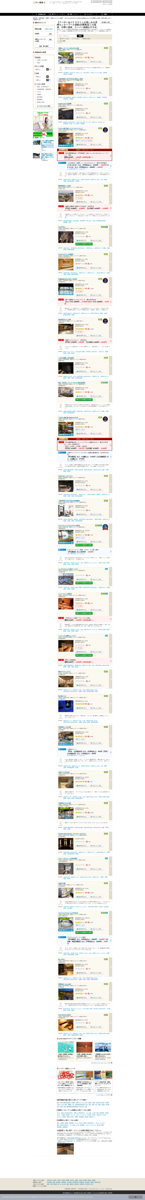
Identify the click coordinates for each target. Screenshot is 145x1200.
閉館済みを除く (87, 38)
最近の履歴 (107, 1)
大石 (58, 1106)
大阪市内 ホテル (89, 248)
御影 (99, 1104)
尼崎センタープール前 (81, 1102)
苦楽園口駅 (65, 98)
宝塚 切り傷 (66, 906)
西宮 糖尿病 (82, 220)
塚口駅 (72, 353)
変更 (50, 34)
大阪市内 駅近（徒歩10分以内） (78, 248)
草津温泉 (49, 1182)
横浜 (48, 1184)
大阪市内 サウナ (98, 248)
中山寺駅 (101, 906)
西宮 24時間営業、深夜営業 (69, 97)
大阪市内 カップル (76, 179)
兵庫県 (63, 1180)
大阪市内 (76, 1184)
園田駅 (106, 351)
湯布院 (92, 1182)
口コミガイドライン (94, 1188)
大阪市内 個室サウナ (101, 272)
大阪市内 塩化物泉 (79, 469)
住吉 (96, 1104)
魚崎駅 (64, 1010)
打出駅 (93, 220)
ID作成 (110, 4)
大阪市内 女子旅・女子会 (91, 689)
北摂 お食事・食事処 (80, 351)
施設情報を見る (82, 61)
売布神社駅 (69, 908)
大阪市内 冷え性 (67, 179)
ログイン (105, 4)
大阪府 (76, 1180)
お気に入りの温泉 (96, 1)
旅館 (102, 1125)
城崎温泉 (63, 1182)
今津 (62, 1104)
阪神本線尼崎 (66, 1102)
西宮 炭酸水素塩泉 (67, 220)
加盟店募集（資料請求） (71, 1188)
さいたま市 (63, 1184)
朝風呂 (64, 1116)
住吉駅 (108, 1008)
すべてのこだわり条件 (44, 106)
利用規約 (89, 1192)
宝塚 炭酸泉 (66, 72)
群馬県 (67, 1180)
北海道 (80, 1180)
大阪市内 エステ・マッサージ (90, 562)
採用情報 (110, 1192)
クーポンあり (75, 38)
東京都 (72, 1180)
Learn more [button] (89, 1197)
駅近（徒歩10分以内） (67, 1112)
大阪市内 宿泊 (66, 248)
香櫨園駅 (65, 222)
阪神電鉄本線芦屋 (80, 1104)
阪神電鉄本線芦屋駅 (101, 220)
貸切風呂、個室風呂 (62, 1127)
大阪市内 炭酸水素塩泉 (68, 469)
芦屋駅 (69, 222)
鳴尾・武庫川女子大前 (98, 1102)
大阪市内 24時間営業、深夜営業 (70, 519)
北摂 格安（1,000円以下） (92, 351)
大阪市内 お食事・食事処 (104, 562)
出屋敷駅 (105, 72)
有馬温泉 (58, 1182)
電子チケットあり (64, 38)
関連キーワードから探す (40, 1186)
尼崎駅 (64, 249)
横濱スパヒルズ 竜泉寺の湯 (65, 1141)
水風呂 (107, 1112)
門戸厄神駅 (104, 97)
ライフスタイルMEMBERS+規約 (99, 1192)
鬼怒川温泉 (98, 1182)
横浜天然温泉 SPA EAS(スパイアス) (77, 1138)
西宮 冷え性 (88, 220)
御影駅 (72, 1010)
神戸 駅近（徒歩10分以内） (100, 1008)
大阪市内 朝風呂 (98, 519)
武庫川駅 (65, 74)
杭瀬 (58, 1102)
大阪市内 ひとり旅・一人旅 (97, 179)
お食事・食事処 (65, 1114)
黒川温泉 (87, 1182)
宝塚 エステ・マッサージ (81, 906)
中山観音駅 (106, 906)
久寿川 (59, 1104)
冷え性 (104, 1114)
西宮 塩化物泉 (76, 220)
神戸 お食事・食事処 (88, 1008)
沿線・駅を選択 (44, 46)
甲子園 (107, 1102)
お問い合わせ (109, 1188)
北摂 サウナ (101, 351)
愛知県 (89, 1180)
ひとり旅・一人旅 (91, 1112)
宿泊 (97, 1112)
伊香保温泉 (75, 1182)
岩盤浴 (76, 1116)
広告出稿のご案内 (83, 1188)
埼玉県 (54, 1180)
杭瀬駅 (105, 179)
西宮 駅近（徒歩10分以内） (69, 122)
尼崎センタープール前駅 (96, 72)
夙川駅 (70, 123)
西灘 (61, 1106)
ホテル (59, 1114)
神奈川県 (49, 1180)
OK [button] (135, 1197)
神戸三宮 (81, 1106)
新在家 (107, 1104)
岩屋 (64, 1106)
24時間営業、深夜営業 (44, 89)
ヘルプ (102, 1188)
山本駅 (64, 908)
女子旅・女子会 (91, 1114)
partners (34, 1197)
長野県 (85, 1180)
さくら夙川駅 (76, 123)
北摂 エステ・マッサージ (69, 351)
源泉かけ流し (70, 1116)
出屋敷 (73, 1102)
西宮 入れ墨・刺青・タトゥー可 (84, 122)
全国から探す (49, 29)
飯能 (68, 1184)
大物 (61, 1102)
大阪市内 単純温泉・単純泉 (69, 411)
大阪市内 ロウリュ (91, 272)
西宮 (66, 1104)
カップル (72, 1114)
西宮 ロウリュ (92, 97)
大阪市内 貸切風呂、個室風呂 (93, 494)
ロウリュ (59, 1116)
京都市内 (82, 1184)
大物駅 (64, 181)
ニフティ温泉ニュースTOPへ (103, 1094)
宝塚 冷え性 (72, 72)
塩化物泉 (82, 1125)
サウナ (59, 1112)
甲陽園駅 (99, 97)
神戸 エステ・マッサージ (76, 1008)
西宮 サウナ (85, 97)
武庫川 (90, 1102)
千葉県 (59, 1180)
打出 (73, 1104)
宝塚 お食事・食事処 (93, 906)
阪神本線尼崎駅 (70, 181)
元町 (86, 1106)
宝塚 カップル (79, 72)
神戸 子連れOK (66, 1008)
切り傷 (98, 1125)
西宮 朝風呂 (79, 97)
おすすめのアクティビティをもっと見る (101, 1062)
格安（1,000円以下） (79, 1112)
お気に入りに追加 (96, 61)
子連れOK (99, 1114)
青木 (90, 1104)
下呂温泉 (69, 1182)
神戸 (92, 1184)
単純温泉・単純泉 (84, 1116)
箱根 (54, 1182)
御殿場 (71, 1184)
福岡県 (93, 1180)
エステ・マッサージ (81, 1114)
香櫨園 (69, 1104)
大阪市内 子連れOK (85, 179)
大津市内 (87, 1184)
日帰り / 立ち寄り (42, 60)
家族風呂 (40, 99)
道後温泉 (81, 1182)
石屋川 (103, 1104)
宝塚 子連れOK (86, 72)
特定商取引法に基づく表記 (80, 1192)
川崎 (51, 1184)
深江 (87, 1104)
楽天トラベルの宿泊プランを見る (84, 243)
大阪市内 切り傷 (97, 469)
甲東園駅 (71, 98)
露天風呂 (102, 1112)
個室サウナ (92, 1116)
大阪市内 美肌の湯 (67, 313)
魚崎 (93, 1104)
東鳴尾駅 (70, 74)
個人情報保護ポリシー (68, 1192)
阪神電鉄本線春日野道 (72, 1106)
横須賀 (55, 1184)
